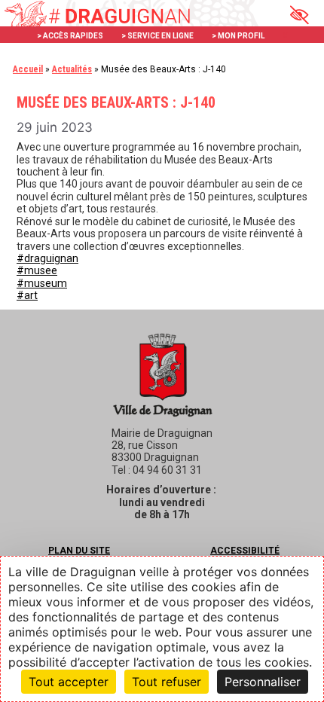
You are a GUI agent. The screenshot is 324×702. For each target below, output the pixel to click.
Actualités (72, 69)
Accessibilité (245, 550)
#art (27, 295)
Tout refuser (166, 681)
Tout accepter (69, 681)
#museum (42, 283)
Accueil (28, 69)
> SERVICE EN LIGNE (157, 36)
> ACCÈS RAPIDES (70, 36)
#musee (37, 270)
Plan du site (79, 550)
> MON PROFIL (238, 36)
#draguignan (47, 258)
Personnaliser (263, 681)
